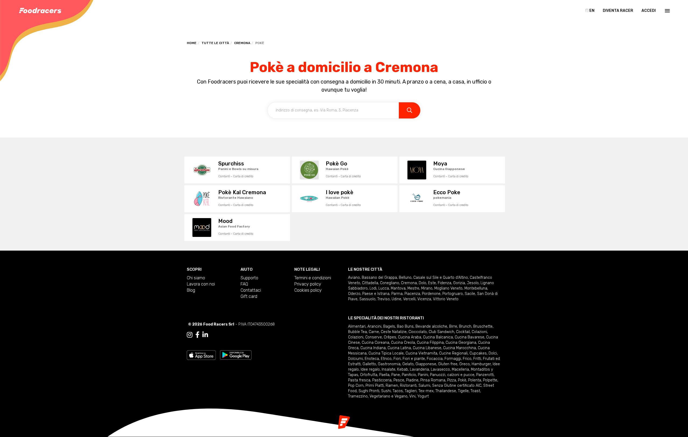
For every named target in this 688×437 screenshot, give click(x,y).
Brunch (465, 326)
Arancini (374, 326)
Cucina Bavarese (469, 337)
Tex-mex (425, 391)
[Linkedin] (205, 335)
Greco (464, 364)
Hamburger (481, 364)
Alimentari (357, 326)
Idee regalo (370, 369)
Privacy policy (307, 284)
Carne (374, 332)
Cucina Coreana (375, 342)
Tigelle (463, 391)
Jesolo (473, 283)
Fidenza (444, 283)
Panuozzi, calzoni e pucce (452, 375)
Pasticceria (382, 380)
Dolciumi (355, 358)
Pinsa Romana (432, 380)
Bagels (389, 326)
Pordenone (431, 293)
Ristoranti (408, 385)
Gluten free (447, 364)
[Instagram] (189, 335)
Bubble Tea (357, 332)
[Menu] (666, 11)
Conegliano (389, 283)
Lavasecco (440, 369)
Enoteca (372, 358)
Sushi (386, 391)
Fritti (477, 358)
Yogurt (423, 396)
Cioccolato (417, 332)
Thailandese (445, 391)
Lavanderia (419, 369)
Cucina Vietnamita (421, 353)
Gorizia (459, 283)
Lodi (373, 288)
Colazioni (479, 332)
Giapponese (425, 364)
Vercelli (409, 299)
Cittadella (370, 283)
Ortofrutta (368, 375)
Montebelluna (475, 288)
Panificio (409, 375)
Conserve (373, 337)
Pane (395, 375)
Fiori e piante (414, 358)
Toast (475, 391)
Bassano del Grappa (379, 277)
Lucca (383, 288)
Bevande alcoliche (431, 326)
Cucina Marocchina (459, 348)
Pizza (451, 380)
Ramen (392, 385)
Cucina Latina (399, 348)
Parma (397, 293)
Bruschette (483, 326)
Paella (384, 375)
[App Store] (201, 354)
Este (432, 283)
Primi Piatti (375, 385)
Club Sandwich (441, 332)
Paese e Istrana (375, 293)
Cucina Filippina (430, 342)
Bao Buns (405, 326)
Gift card (249, 296)
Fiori (397, 358)
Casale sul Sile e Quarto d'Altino (440, 277)
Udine (396, 299)
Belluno (405, 277)
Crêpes (390, 337)
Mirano (426, 288)
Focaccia (435, 358)
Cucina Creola (403, 342)
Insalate (388, 369)
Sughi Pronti (369, 391)
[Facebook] (197, 335)
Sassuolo (367, 299)
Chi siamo (196, 277)
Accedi (649, 10)
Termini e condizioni (312, 277)
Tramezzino (358, 396)
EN (591, 10)
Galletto (369, 364)
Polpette (490, 380)
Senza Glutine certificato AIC (456, 385)
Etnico (386, 358)
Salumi (424, 385)
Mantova (398, 288)
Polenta (474, 380)
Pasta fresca (359, 380)
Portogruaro (452, 293)
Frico (467, 358)
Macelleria (460, 369)
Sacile (470, 293)
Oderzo (354, 293)
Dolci (493, 353)
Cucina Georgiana (461, 342)
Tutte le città (215, 43)
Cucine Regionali (453, 353)
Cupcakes (478, 353)
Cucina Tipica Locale (386, 353)
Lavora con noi (201, 284)
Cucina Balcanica (438, 337)
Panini (423, 375)
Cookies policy (308, 290)
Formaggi (453, 358)
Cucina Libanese (427, 348)
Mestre (413, 288)
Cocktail (463, 332)
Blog (191, 290)
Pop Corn (356, 385)
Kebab (402, 369)
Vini (412, 396)
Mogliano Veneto (448, 288)
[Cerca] (409, 110)
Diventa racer (618, 10)
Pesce (398, 380)
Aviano (354, 277)
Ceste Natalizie (394, 332)
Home (191, 43)
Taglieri (411, 391)
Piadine (412, 380)
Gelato (408, 364)
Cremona (242, 43)
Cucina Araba (409, 337)
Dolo (422, 283)
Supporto (249, 277)
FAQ (244, 284)
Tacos (398, 391)
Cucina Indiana (373, 348)
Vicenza (424, 299)
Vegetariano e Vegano (388, 396)
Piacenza (412, 293)
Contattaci (251, 290)
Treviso (383, 299)
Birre (453, 326)
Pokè (462, 380)
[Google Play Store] (236, 354)
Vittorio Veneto (445, 299)
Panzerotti (485, 375)
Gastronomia (389, 364)
